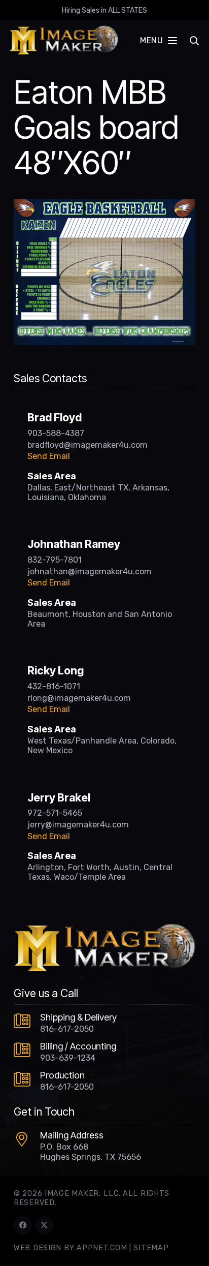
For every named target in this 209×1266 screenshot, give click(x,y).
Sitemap (150, 1248)
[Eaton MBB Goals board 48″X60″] (104, 205)
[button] (158, 40)
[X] (44, 1225)
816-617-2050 (67, 1029)
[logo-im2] (63, 40)
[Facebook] (23, 1225)
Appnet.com (102, 1248)
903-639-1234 (67, 1058)
